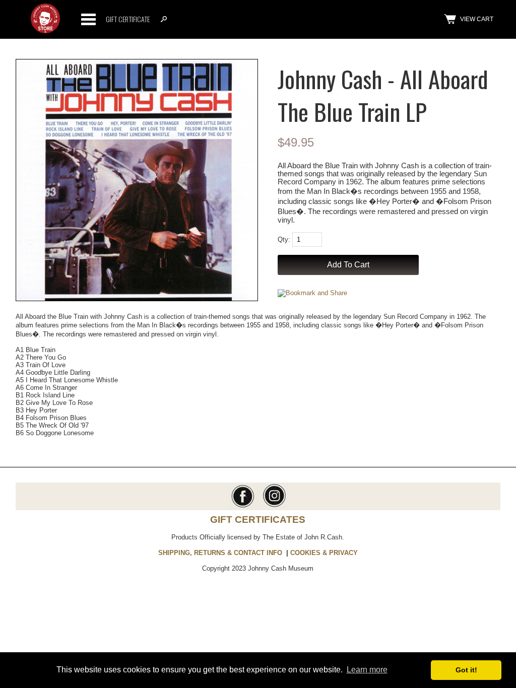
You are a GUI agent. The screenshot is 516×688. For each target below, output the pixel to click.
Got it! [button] (466, 670)
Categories (88, 19)
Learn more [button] (367, 669)
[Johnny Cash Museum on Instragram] (273, 506)
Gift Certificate (128, 19)
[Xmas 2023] (45, 31)
